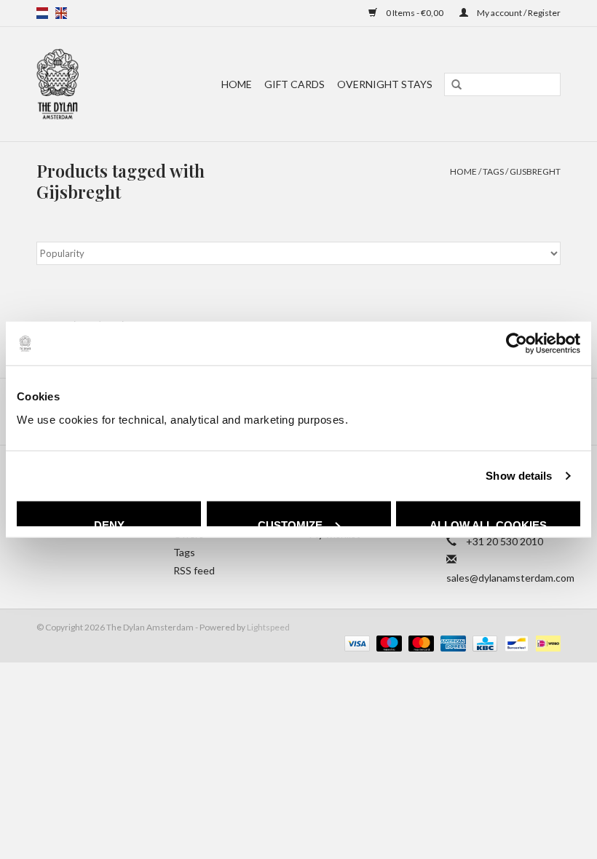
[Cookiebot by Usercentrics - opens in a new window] (516, 344)
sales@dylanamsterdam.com (510, 577)
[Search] (456, 85)
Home (236, 84)
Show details (519, 476)
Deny (109, 522)
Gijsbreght (535, 171)
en (61, 13)
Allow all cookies (488, 522)
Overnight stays (384, 84)
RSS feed (194, 570)
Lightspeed (268, 627)
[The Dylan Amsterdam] (65, 84)
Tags (493, 171)
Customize (290, 522)
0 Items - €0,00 (414, 12)
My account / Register (518, 12)
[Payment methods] (355, 642)
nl (42, 13)
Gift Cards (294, 84)
